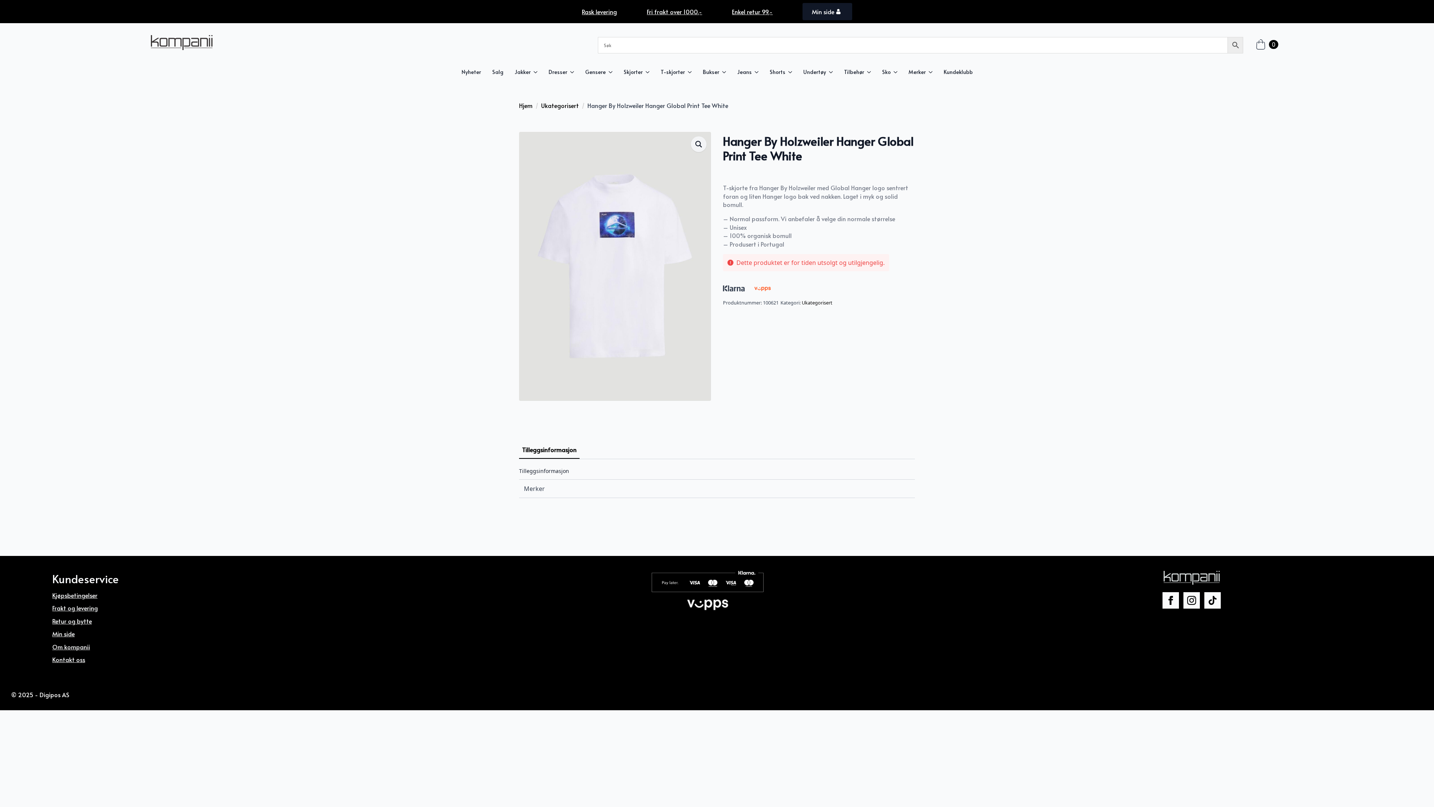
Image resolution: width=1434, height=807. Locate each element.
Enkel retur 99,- (752, 11)
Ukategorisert (560, 105)
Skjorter (633, 71)
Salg (497, 71)
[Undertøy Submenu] (832, 72)
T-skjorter (673, 71)
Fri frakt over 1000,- (674, 11)
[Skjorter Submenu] (649, 72)
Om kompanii (71, 647)
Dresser (558, 71)
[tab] (549, 449)
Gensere (595, 71)
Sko (886, 71)
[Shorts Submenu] (791, 72)
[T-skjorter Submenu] (691, 72)
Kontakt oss (68, 659)
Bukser (711, 71)
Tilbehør (854, 71)
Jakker (523, 71)
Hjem (526, 105)
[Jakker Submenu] (537, 72)
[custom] (1212, 600)
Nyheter (471, 71)
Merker (917, 71)
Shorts (777, 71)
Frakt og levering (75, 608)
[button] (699, 144)
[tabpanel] (717, 483)
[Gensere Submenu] (612, 72)
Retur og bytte (72, 621)
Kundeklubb (958, 71)
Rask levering (599, 11)
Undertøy (814, 71)
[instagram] (1191, 600)
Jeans (744, 71)
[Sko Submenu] (897, 72)
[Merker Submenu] (932, 72)
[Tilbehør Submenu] (870, 72)
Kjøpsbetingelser (74, 595)
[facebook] (1171, 600)
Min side (63, 634)
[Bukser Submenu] (725, 72)
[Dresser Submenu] (573, 72)
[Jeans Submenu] (758, 72)
